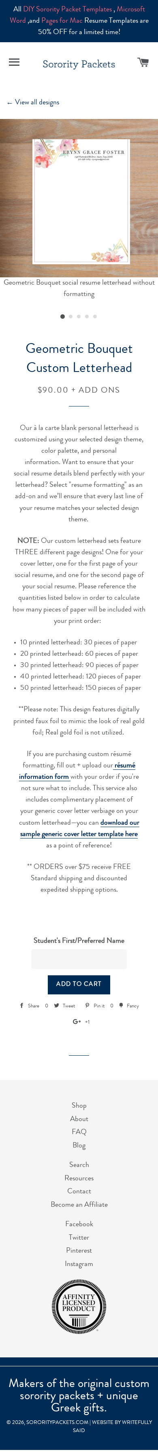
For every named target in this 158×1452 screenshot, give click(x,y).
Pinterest (79, 1251)
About (79, 1119)
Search (79, 1165)
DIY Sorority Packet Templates (67, 9)
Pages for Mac (62, 21)
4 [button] (87, 317)
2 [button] (71, 317)
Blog (79, 1146)
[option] (79, 209)
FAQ (79, 1132)
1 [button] (63, 317)
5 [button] (95, 317)
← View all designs (32, 102)
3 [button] (79, 317)
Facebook (79, 1224)
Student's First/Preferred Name (79, 941)
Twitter (79, 1238)
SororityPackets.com (57, 1423)
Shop (79, 1106)
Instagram (79, 1264)
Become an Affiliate (79, 1205)
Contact (79, 1191)
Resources (79, 1178)
